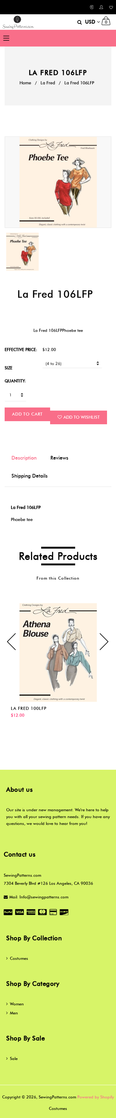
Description (24, 458)
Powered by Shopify (95, 1096)
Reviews (59, 458)
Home (25, 83)
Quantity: (15, 380)
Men (14, 1012)
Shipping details (29, 476)
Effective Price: (21, 349)
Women (17, 1003)
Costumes (19, 958)
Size (8, 367)
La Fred (48, 83)
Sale (14, 1058)
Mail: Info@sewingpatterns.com (38, 896)
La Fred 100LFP (28, 708)
